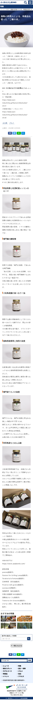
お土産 (5, 123)
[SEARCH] (28, 638)
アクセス (21, 676)
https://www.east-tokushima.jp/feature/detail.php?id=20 (14, 115)
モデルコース (7, 671)
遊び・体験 (22, 668)
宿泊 (19, 674)
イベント (6, 676)
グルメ (11, 123)
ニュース (6, 666)
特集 (19, 666)
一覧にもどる (17, 646)
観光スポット (7, 668)
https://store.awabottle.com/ (13, 564)
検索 (29, 660)
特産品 (5, 674)
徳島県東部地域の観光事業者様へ (14, 680)
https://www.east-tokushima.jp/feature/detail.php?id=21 (14, 103)
